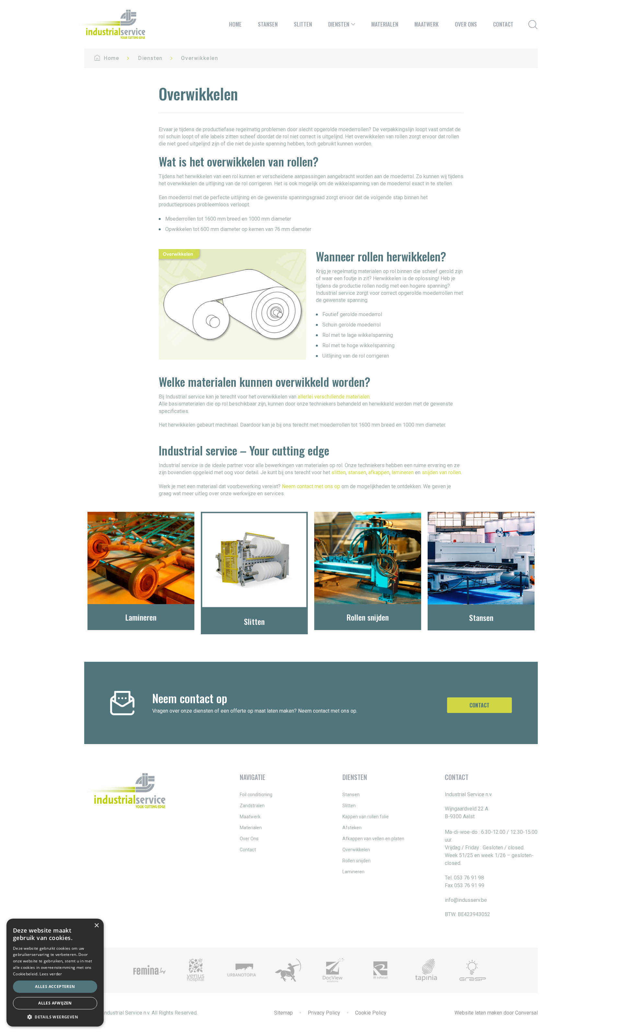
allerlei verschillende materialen (334, 397)
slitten (338, 472)
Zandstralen (252, 805)
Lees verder (51, 974)
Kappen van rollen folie (365, 816)
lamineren (403, 472)
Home (235, 24)
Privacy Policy (324, 1013)
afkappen (378, 472)
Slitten (303, 24)
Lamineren (353, 871)
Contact (503, 24)
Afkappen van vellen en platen (373, 838)
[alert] (55, 973)
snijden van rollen (441, 472)
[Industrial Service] (111, 24)
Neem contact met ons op (311, 486)
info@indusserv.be (466, 900)
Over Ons (466, 24)
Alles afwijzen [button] (55, 1003)
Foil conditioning (256, 794)
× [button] (96, 925)
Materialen (384, 24)
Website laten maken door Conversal (496, 1013)
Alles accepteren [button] (55, 986)
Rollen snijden (356, 860)
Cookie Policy (370, 1013)
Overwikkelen (356, 849)
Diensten (338, 24)
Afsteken (352, 827)
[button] (55, 1017)
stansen (357, 472)
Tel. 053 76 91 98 (464, 878)
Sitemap (283, 1013)
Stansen (268, 24)
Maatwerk (426, 24)
